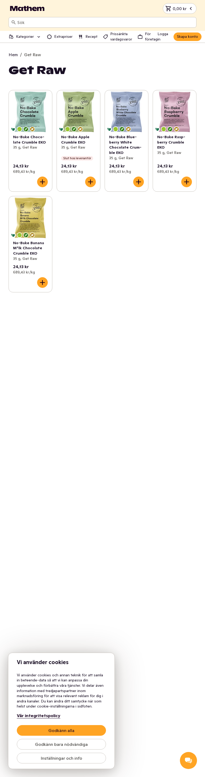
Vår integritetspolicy (38, 715)
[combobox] (105, 22)
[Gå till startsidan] (27, 8)
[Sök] (13, 22)
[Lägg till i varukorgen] (42, 182)
